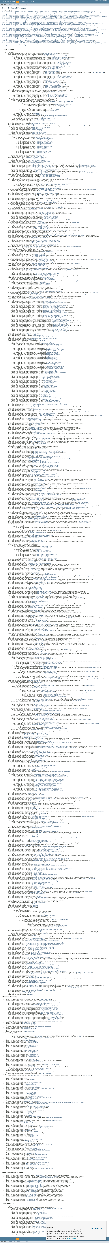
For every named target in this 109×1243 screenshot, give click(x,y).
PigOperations (100, 811)
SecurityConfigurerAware (63, 64)
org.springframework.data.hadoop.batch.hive (31, 11)
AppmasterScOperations (92, 723)
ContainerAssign (76, 499)
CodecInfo (82, 498)
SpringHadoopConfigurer (45, 853)
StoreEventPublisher (40, 517)
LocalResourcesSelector (73, 246)
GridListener (82, 171)
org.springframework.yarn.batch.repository (35, 33)
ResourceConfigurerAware (63, 63)
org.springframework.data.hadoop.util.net (86, 27)
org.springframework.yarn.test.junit (11, 45)
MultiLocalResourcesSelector (82, 412)
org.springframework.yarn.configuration (12, 40)
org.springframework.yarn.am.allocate (42, 28)
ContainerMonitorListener (88, 166)
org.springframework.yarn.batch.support (42, 34)
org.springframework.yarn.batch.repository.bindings (60, 33)
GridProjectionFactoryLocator (85, 576)
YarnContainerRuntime (38, 709)
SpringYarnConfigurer (89, 878)
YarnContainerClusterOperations (83, 972)
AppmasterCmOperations (74, 986)
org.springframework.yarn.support (10, 43)
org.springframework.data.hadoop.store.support (14, 25)
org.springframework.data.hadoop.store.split (13, 24)
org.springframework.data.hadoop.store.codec (35, 19)
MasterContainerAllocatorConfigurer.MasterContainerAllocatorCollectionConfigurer (63, 507)
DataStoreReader (91, 189)
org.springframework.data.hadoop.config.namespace (93, 16)
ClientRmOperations (72, 989)
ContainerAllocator (89, 685)
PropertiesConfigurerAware (64, 62)
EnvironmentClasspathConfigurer (52, 306)
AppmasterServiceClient (38, 724)
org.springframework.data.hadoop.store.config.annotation (62, 19)
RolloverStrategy (45, 277)
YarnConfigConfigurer (51, 78)
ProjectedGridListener (90, 173)
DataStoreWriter (83, 522)
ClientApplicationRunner (81, 125)
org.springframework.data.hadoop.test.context (60, 25)
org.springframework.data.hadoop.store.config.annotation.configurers (20, 22)
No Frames (17, 4)
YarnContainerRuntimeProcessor (38, 751)
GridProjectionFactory (82, 502)
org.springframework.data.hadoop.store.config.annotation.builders (19, 21)
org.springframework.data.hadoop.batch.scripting (38, 12)
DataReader (81, 1035)
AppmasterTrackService (32, 537)
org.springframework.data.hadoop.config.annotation (62, 14)
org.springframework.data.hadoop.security (80, 18)
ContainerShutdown (36, 540)
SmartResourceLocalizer (70, 269)
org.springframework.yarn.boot (61, 34)
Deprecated (23, 1)
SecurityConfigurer (58, 331)
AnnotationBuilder (48, 54)
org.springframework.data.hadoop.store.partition (90, 23)
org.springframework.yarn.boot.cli (90, 35)
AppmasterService (85, 719)
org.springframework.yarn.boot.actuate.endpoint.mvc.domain (46, 35)
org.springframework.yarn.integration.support (42, 42)
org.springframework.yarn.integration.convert (62, 41)
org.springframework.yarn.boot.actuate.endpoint (82, 34)
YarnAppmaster (83, 692)
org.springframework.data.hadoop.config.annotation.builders (17, 15)
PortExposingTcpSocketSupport (43, 511)
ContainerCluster (77, 501)
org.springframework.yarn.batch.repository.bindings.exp (88, 33)
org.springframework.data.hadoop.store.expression (15, 23)
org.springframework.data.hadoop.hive (78, 17)
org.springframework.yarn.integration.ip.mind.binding (15, 42)
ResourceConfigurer (59, 326)
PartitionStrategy (94, 259)
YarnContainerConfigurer (52, 81)
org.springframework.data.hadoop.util (65, 27)
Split (75, 570)
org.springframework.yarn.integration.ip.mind (86, 41)
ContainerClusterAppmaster (50, 695)
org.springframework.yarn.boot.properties (55, 36)
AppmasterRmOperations (74, 987)
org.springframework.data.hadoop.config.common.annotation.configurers (60, 16)
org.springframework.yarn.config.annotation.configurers (74, 39)
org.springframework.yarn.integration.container (37, 41)
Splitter (78, 281)
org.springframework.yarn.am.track (11, 30)
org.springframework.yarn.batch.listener (75, 31)
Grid (68, 220)
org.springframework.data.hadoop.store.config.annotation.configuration (55, 21)
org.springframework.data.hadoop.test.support (14, 27)
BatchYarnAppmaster (90, 690)
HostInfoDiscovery (83, 503)
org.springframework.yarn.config (49, 37)
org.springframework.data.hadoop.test (37, 25)
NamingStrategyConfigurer (58, 319)
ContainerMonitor (41, 706)
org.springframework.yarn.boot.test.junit (12, 37)
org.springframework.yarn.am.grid (32, 29)
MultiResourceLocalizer (72, 508)
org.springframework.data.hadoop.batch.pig (13, 12)
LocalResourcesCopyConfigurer (52, 309)
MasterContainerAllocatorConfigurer (53, 314)
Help (32, 1)
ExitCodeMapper (74, 839)
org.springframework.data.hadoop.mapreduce (13, 18)
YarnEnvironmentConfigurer (52, 85)
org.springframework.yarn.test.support (31, 45)
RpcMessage (67, 569)
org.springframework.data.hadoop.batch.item (55, 11)
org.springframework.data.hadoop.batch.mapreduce (81, 11)
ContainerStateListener (83, 167)
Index (28, 1)
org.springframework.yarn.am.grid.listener (52, 29)
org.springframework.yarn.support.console (54, 43)
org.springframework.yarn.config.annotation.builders (15, 39)
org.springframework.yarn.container (32, 40)
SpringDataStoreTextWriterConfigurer (51, 848)
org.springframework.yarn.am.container (12, 29)
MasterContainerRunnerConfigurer (53, 316)
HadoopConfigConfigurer (56, 61)
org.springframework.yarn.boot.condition (33, 36)
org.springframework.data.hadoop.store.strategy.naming (40, 24)
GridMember (75, 222)
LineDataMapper (80, 797)
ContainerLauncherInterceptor (46, 691)
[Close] (103, 1224)
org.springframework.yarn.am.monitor (97, 29)
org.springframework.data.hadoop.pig (36, 18)
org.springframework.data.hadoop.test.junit (83, 25)
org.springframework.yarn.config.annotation (69, 37)
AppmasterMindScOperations (52, 727)
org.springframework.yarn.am (23, 28)
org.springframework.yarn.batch (49, 30)
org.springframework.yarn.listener (81, 42)
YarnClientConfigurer (98, 72)
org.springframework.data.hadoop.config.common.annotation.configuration (21, 16)
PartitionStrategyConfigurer (59, 321)
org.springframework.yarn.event (50, 40)
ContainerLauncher (88, 703)
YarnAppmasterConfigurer (52, 71)
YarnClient (95, 292)
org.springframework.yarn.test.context (92, 43)
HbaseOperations (80, 597)
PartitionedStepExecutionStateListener (45, 170)
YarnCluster (76, 892)
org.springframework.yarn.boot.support (77, 36)
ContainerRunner (75, 837)
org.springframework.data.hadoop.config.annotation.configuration (51, 15)
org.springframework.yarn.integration (84, 40)
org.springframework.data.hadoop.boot (12, 14)
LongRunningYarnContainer (81, 708)
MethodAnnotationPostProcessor (42, 453)
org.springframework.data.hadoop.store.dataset (50, 22)
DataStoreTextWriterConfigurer (61, 58)
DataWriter (80, 1036)
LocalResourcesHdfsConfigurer (52, 311)
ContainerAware (84, 705)
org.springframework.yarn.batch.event (34, 31)
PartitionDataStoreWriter (41, 657)
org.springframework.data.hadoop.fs (36, 17)
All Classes (26, 4)
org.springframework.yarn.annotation (30, 30)
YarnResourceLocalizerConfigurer (54, 87)
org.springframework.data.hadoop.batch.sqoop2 (88, 12)
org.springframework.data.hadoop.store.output (65, 23)
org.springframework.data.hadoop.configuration (14, 17)
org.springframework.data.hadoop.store (12, 19)
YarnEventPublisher (32, 520)
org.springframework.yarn (8, 28)
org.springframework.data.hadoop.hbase (57, 17)
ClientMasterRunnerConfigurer (52, 303)
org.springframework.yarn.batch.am (67, 30)
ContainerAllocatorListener (87, 165)
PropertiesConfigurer (59, 324)
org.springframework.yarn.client (31, 37)
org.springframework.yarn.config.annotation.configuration (44, 39)
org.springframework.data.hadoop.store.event (76, 22)
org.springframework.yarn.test (73, 43)
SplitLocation (37, 572)
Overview (3, 1)
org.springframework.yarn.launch (63, 42)
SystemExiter (67, 649)
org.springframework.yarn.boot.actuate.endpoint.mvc (15, 35)
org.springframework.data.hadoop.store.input (40, 23)
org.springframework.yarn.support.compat (31, 43)
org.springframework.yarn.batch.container (12, 31)
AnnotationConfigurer (49, 301)
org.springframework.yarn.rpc (98, 42)
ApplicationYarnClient (81, 295)
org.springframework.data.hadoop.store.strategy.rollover (70, 24)
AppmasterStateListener (85, 164)
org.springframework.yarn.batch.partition (12, 33)
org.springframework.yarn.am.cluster (82, 28)
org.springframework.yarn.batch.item (54, 31)
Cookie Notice (71, 1238)
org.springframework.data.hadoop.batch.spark (63, 12)
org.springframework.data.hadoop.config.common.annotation (84, 15)
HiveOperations (72, 617)
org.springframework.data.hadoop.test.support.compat (40, 27)
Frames (11, 4)
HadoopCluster (88, 891)
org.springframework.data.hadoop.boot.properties (35, 14)
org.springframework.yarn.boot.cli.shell (12, 36)
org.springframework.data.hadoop (10, 11)
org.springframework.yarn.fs (67, 40)
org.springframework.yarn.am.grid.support (75, 29)
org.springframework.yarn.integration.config (13, 41)
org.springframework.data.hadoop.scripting (57, 18)
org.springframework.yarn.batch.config (87, 30)
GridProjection (77, 225)
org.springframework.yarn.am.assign (62, 28)
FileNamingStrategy (45, 213)
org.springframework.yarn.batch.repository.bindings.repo (16, 34)
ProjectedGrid (76, 263)
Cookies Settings (97, 1228)
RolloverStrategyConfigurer (59, 329)
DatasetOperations (85, 488)
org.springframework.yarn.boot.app (72, 35)
